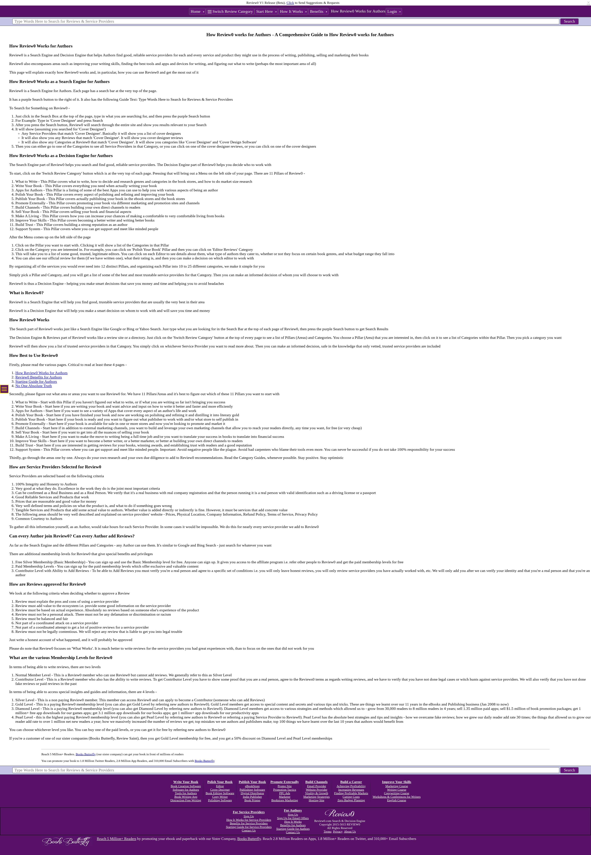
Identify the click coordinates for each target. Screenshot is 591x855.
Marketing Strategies (316, 796)
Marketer (284, 796)
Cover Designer (220, 789)
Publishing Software (252, 789)
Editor (220, 786)
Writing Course (396, 789)
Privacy (338, 831)
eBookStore (252, 786)
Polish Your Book (220, 782)
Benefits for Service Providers (249, 823)
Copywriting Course (396, 793)
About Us (350, 831)
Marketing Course (396, 786)
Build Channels (316, 782)
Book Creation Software (186, 786)
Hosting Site (316, 800)
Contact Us (249, 830)
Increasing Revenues (351, 789)
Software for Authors (186, 789)
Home (196, 11)
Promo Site (285, 786)
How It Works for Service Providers (248, 819)
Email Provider (316, 786)
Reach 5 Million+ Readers (116, 839)
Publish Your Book (252, 782)
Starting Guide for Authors (36, 381)
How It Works (291, 11)
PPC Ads (284, 793)
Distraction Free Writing (185, 800)
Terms (328, 831)
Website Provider (316, 789)
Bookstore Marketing (284, 800)
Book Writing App (185, 796)
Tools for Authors (186, 793)
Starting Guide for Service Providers (249, 827)
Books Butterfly (86, 754)
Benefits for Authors (293, 825)
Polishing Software (220, 800)
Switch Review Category (233, 11)
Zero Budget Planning (351, 800)
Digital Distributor (252, 793)
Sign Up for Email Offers (293, 818)
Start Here (264, 11)
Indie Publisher (252, 796)
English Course (396, 800)
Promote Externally (284, 782)
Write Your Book (185, 782)
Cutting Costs (351, 796)
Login (392, 11)
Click (290, 3)
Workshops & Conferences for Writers (397, 796)
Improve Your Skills (396, 782)
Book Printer (252, 800)
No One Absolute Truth (33, 386)
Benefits (316, 11)
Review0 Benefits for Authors (38, 377)
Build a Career (351, 782)
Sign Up (249, 816)
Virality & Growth (316, 793)
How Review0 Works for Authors (358, 11)
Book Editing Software (220, 793)
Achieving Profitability (351, 786)
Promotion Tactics (284, 789)
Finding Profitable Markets (351, 793)
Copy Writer (220, 796)
